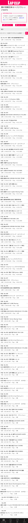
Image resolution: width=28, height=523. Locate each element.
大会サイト (8, 25)
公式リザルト (21, 25)
